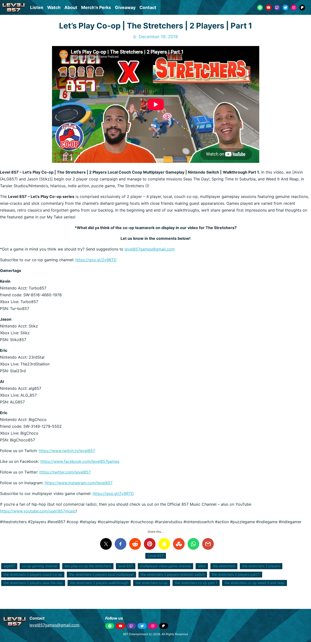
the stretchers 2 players (261, 566)
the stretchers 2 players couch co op (33, 574)
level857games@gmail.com (150, 249)
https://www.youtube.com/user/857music (38, 511)
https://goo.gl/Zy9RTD (96, 259)
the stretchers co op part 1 (196, 583)
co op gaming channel (39, 566)
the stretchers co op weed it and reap (255, 583)
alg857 (9, 566)
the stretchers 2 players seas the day (33, 583)
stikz (202, 566)
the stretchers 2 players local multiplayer (101, 574)
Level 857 (156, 556)
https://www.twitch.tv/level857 (67, 450)
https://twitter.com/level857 (65, 472)
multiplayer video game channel (165, 566)
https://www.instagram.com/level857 (78, 482)
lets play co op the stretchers (88, 566)
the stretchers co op (152, 583)
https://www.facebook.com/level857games (79, 461)
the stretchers (224, 566)
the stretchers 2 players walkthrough (99, 583)
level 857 (125, 566)
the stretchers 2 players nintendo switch (173, 574)
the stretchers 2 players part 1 (236, 574)
